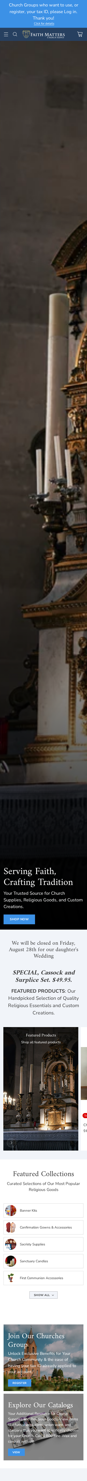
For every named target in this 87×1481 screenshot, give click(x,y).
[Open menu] (5, 34)
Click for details (44, 24)
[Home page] (11, 1142)
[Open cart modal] (79, 34)
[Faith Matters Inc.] (43, 34)
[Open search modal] (14, 34)
